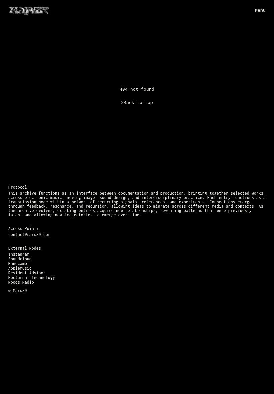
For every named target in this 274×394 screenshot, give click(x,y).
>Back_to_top (137, 102)
